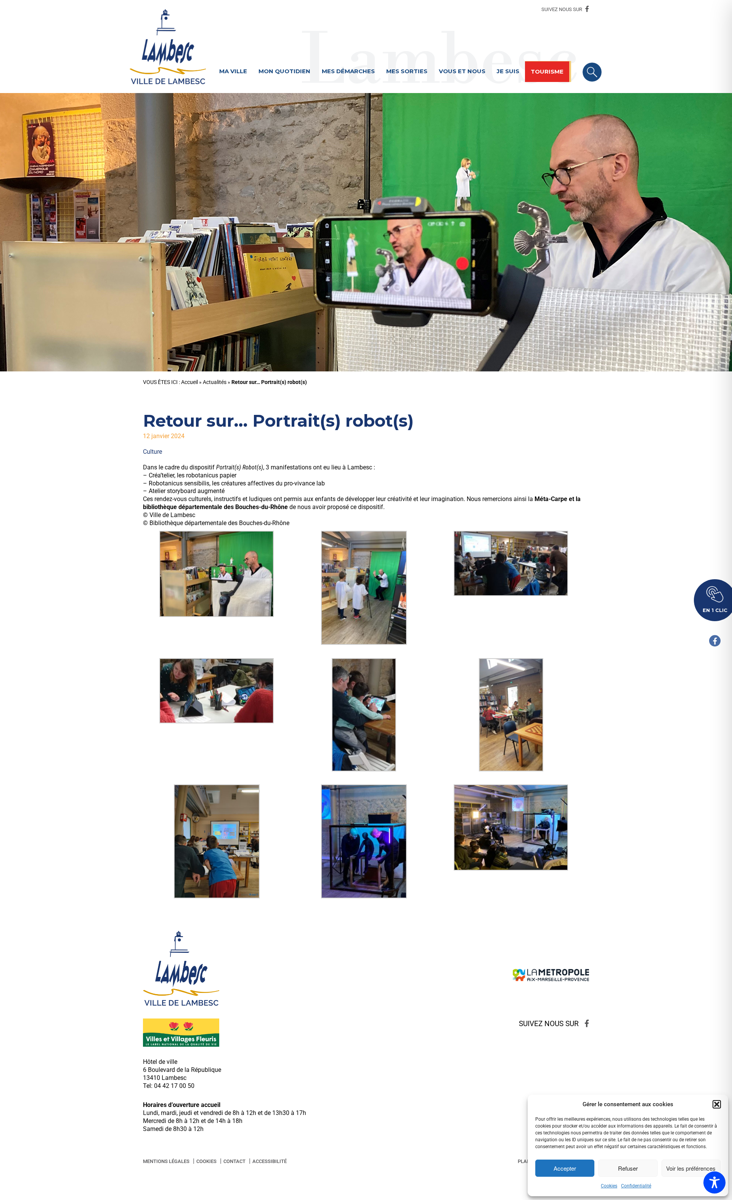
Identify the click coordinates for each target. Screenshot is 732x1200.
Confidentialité (636, 1186)
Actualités (214, 382)
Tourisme (547, 71)
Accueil (189, 382)
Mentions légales (166, 1161)
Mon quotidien (284, 71)
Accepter (565, 1168)
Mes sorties (406, 71)
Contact (234, 1161)
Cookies (609, 1186)
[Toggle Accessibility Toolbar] (714, 1182)
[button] (717, 1104)
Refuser (628, 1168)
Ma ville (233, 71)
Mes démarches (348, 71)
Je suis (508, 71)
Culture (152, 451)
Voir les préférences (691, 1168)
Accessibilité (269, 1161)
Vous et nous (462, 71)
